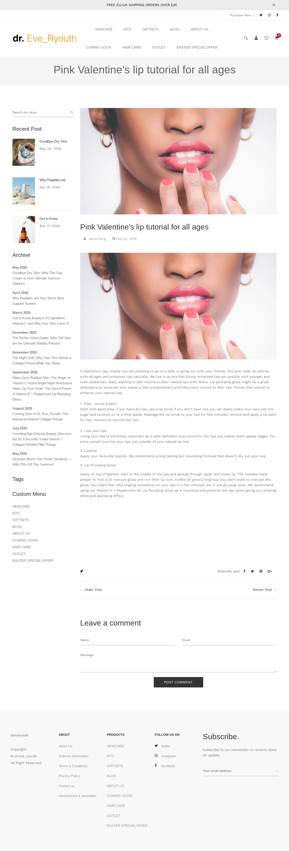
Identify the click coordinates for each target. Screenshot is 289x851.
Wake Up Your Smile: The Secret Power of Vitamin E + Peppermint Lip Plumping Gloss (41, 394)
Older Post (93, 590)
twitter (165, 746)
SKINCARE (103, 29)
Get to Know (49, 218)
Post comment (178, 682)
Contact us (67, 786)
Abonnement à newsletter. (78, 796)
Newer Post (262, 590)
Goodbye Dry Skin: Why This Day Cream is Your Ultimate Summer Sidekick (37, 278)
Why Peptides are (53, 180)
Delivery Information (73, 756)
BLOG (175, 29)
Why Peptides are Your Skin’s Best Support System (38, 300)
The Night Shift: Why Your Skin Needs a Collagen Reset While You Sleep (41, 360)
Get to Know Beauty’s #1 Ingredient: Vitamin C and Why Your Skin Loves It (40, 320)
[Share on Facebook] (246, 571)
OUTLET (158, 47)
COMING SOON (98, 47)
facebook (168, 766)
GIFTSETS (150, 29)
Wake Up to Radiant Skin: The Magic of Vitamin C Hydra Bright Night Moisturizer (42, 380)
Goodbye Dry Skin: (54, 141)
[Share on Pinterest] (262, 571)
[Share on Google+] (271, 571)
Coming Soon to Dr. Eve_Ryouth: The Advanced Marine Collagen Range (40, 416)
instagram (168, 756)
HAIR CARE (131, 47)
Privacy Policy (69, 776)
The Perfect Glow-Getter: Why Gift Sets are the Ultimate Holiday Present (41, 340)
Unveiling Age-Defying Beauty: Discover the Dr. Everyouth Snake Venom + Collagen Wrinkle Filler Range (41, 439)
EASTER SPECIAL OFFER (197, 47)
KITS (127, 29)
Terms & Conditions (73, 766)
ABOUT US (199, 29)
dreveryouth (19, 735)
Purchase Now (240, 15)
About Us (65, 746)
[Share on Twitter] (254, 571)
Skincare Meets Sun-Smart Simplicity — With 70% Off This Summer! (42, 461)
